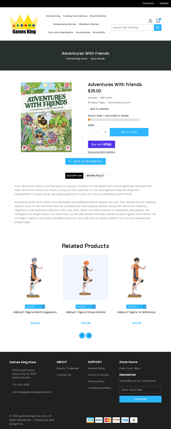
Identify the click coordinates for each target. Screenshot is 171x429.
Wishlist (164, 3)
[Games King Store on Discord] (17, 3)
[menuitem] (53, 16)
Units (91, 125)
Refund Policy (96, 368)
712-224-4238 (20, 384)
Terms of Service (98, 375)
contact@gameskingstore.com (27, 392)
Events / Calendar (68, 368)
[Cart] (158, 21)
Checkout (148, 3)
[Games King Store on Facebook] (5, 3)
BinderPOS (16, 424)
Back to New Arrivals (88, 161)
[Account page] (150, 21)
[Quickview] (16, 324)
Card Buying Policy (99, 388)
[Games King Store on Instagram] (11, 3)
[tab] (74, 176)
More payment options (101, 152)
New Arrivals (98, 58)
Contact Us (64, 375)
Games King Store (76, 58)
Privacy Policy (96, 381)
